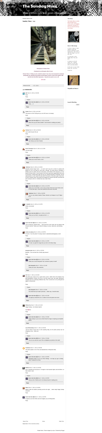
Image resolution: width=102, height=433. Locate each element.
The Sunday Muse (40, 6)
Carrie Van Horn (32, 102)
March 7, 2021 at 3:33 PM (43, 356)
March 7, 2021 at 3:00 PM (39, 193)
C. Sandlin (27, 204)
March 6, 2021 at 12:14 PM (44, 186)
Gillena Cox (28, 305)
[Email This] (33, 85)
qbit (26, 93)
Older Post (61, 421)
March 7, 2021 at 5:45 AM (40, 327)
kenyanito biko (28, 250)
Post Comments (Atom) (34, 423)
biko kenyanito (32, 265)
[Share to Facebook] (36, 85)
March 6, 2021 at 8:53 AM (43, 102)
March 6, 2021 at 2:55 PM (38, 250)
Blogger (62, 430)
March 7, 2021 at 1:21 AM (41, 265)
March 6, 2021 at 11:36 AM (36, 167)
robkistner (27, 167)
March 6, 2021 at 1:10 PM (43, 241)
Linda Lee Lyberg (29, 232)
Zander (27, 111)
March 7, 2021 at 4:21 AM (43, 295)
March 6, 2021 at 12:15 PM (41, 222)
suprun (53, 430)
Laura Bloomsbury (29, 327)
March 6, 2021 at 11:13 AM (39, 148)
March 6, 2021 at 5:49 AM (33, 93)
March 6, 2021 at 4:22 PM (43, 259)
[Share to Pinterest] (38, 85)
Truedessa (27, 347)
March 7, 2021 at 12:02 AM (33, 275)
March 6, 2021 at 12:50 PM (40, 232)
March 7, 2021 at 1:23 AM (41, 289)
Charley (27, 130)
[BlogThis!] (34, 85)
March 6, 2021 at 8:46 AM (35, 130)
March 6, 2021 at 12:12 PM (36, 204)
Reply (26, 96)
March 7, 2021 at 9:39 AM (36, 347)
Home (43, 421)
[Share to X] (35, 85)
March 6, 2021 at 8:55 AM (43, 139)
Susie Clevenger (29, 148)
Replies (28, 99)
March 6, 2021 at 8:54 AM (43, 120)
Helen (26, 387)
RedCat (27, 367)
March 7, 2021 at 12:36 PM (34, 387)
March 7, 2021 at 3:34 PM (43, 378)
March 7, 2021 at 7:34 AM (43, 316)
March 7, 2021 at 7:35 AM (43, 338)
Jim (26, 275)
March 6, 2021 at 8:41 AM (34, 111)
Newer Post (25, 421)
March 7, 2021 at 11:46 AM (35, 367)
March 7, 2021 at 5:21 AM (36, 305)
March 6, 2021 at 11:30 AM (44, 157)
